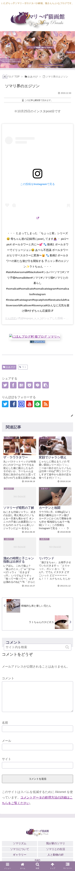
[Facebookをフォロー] (13, 404)
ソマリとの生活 (55, 849)
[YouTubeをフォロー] (29, 404)
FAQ (37, 860)
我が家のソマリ (55, 843)
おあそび (10, 367)
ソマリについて (19, 849)
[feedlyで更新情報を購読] (37, 404)
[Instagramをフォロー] (21, 404)
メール (6, 740)
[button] (67, 647)
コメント (8, 678)
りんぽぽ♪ (11, 318)
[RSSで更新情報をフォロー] (45, 404)
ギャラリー (19, 854)
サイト (6, 759)
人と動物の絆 (56, 854)
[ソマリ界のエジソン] (21, 385)
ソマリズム (19, 843)
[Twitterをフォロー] (5, 404)
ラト (24, 367)
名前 (5, 722)
